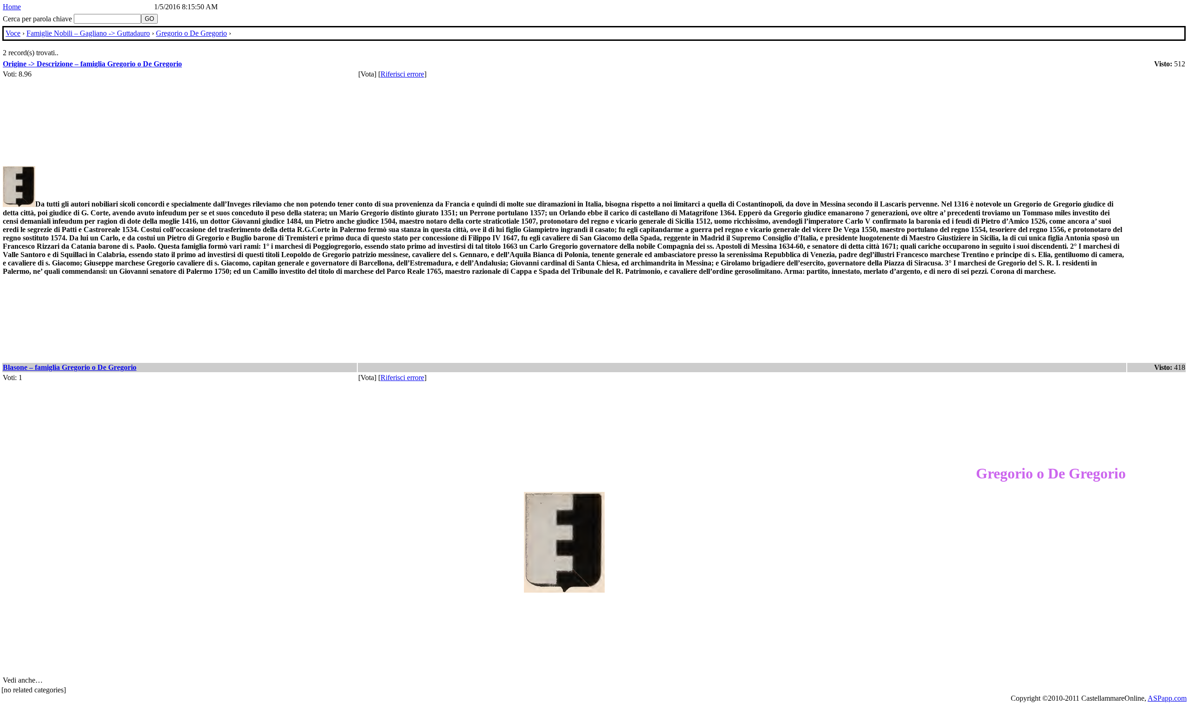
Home (12, 7)
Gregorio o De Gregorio (191, 33)
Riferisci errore (402, 74)
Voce (13, 33)
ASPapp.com (1167, 698)
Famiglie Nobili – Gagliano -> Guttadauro (88, 33)
